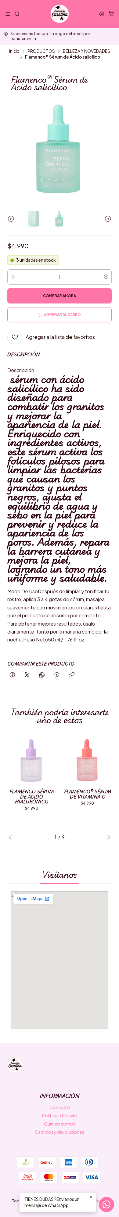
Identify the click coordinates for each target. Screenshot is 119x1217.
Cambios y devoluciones (59, 1132)
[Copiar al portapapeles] (72, 675)
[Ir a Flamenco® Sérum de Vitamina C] (87, 761)
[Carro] (111, 14)
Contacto (59, 1107)
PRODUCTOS (41, 51)
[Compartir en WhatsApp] (42, 675)
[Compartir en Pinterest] (57, 675)
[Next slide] (107, 219)
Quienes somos (59, 1123)
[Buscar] (17, 14)
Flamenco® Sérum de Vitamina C (87, 794)
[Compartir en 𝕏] (27, 675)
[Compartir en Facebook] (12, 675)
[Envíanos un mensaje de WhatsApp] (106, 1204)
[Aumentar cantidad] (106, 277)
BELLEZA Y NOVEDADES (86, 51)
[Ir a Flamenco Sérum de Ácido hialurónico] (31, 761)
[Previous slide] (11, 219)
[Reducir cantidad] (13, 277)
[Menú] (8, 14)
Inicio (14, 51)
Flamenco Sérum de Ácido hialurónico (31, 797)
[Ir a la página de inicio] (59, 14)
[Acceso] (102, 14)
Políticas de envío (59, 1115)
